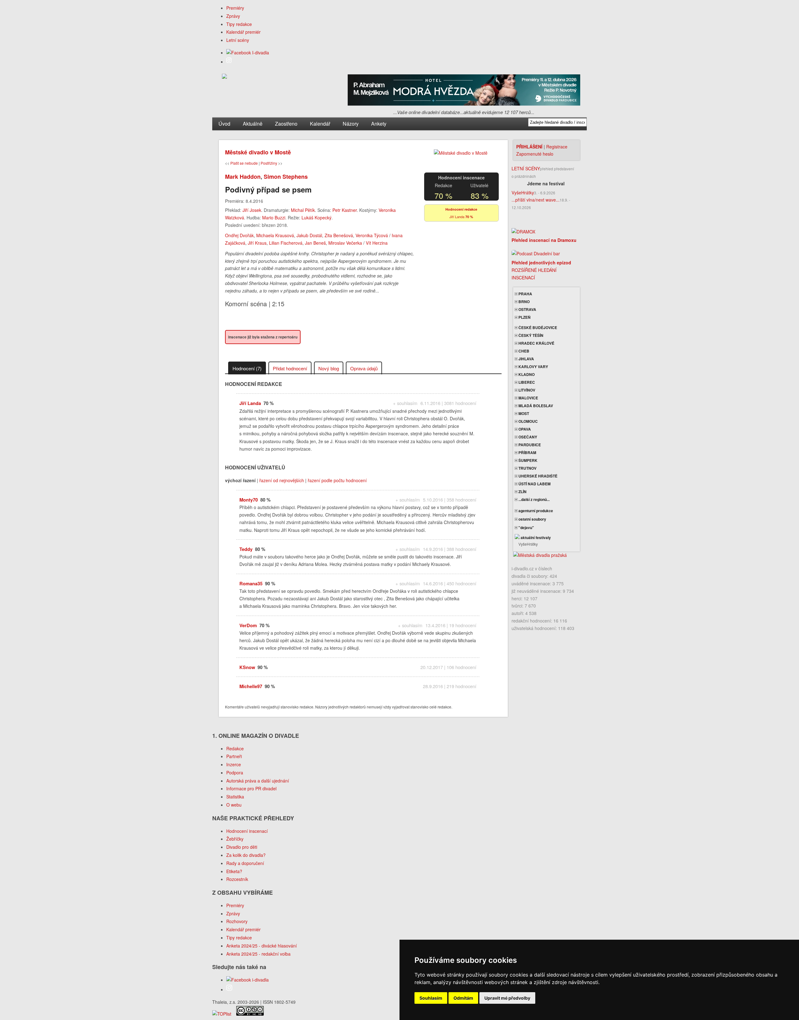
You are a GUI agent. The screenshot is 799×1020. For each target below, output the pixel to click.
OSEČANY (527, 437)
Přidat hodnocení (290, 368)
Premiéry (235, 8)
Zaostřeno (286, 123)
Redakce (235, 748)
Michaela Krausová (275, 235)
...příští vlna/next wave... (536, 200)
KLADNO (526, 374)
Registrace (556, 146)
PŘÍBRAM (526, 452)
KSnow (247, 667)
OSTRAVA (526, 309)
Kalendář (320, 123)
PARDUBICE (529, 445)
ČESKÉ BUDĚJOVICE (537, 327)
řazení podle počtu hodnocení (337, 480)
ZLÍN (522, 491)
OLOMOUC (527, 421)
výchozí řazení (240, 480)
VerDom (248, 625)
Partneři (234, 756)
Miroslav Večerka (345, 243)
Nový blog (328, 368)
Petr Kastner (344, 210)
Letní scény (237, 40)
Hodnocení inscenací (247, 831)
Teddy (245, 549)
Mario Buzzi (273, 217)
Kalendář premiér (243, 32)
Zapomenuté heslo (534, 154)
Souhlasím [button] (430, 998)
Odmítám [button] (463, 998)
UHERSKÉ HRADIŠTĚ (537, 476)
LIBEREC (526, 382)
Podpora (234, 772)
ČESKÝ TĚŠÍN (530, 335)
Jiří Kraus (257, 243)
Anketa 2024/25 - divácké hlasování (261, 945)
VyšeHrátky (523, 192)
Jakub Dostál (309, 235)
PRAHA (524, 294)
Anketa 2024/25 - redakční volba (258, 954)
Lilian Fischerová (285, 243)
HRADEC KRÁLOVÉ (535, 343)
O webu (234, 805)
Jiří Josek (252, 210)
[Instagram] (229, 61)
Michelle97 (250, 686)
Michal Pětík (303, 210)
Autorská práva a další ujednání (257, 781)
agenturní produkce (535, 510)
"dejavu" (525, 527)
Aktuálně (252, 123)
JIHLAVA (525, 359)
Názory (351, 123)
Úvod (224, 123)
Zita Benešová (339, 235)
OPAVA (524, 429)
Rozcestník (237, 879)
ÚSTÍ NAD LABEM (534, 484)
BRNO (523, 301)
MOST (523, 413)
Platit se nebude (244, 163)
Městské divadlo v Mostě (258, 152)
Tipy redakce (239, 24)
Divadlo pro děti (241, 847)
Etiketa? (234, 871)
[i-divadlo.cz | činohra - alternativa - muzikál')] (224, 77)
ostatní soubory (531, 519)
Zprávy (233, 16)
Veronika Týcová (371, 235)
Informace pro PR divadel (251, 788)
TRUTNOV (527, 468)
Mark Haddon (243, 176)
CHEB (523, 351)
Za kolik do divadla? (246, 855)
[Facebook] (247, 52)
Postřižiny (269, 163)
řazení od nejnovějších (281, 480)
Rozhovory (237, 921)
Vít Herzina (377, 243)
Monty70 (248, 499)
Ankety (378, 123)
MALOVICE (527, 398)
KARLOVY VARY (532, 366)
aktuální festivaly (535, 537)
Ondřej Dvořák (239, 235)
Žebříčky (234, 839)
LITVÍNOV (526, 390)
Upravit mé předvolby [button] (507, 998)
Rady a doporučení (245, 863)
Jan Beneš (315, 243)
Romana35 (250, 583)
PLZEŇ (524, 317)
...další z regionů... (533, 499)
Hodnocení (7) (247, 368)
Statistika (235, 796)
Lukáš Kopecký (316, 217)
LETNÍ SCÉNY (526, 168)
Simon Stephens (286, 176)
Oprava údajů (364, 368)
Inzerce (233, 764)
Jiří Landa (456, 216)
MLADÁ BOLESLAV (535, 405)
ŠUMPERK (527, 460)
